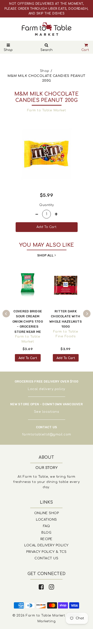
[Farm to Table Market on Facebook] (41, 587)
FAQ (46, 526)
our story (46, 468)
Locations (46, 519)
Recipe (46, 539)
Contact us (46, 558)
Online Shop (46, 513)
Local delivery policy (46, 389)
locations (50, 412)
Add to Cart (28, 358)
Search (46, 50)
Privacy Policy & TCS (46, 552)
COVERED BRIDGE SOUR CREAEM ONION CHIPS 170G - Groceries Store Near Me (27, 321)
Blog (46, 532)
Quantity (46, 205)
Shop (8, 50)
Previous (6, 313)
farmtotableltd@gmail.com (46, 434)
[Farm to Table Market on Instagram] (51, 587)
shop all (45, 255)
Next (87, 313)
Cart (85, 50)
